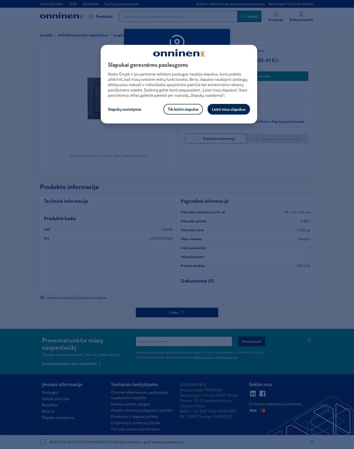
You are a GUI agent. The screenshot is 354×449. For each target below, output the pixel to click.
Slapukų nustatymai (124, 109)
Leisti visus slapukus (229, 109)
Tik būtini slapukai (183, 109)
